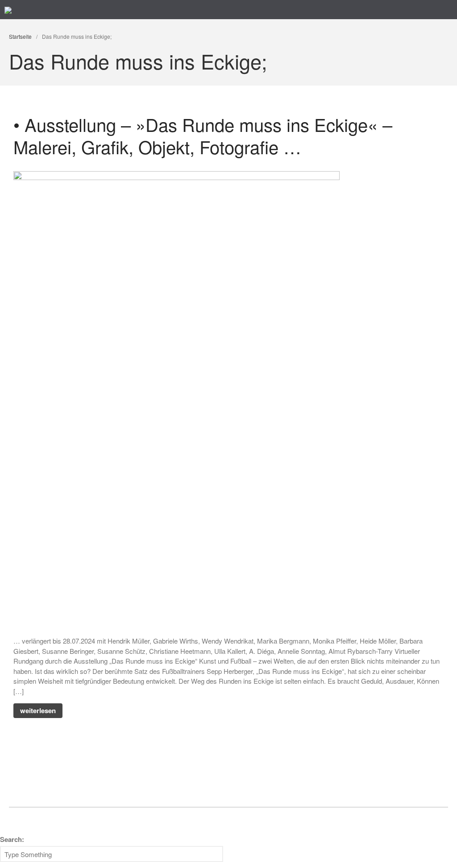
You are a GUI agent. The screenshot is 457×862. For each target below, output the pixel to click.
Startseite (20, 36)
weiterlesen (38, 710)
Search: (12, 839)
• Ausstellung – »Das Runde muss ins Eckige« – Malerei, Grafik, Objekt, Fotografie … (202, 135)
